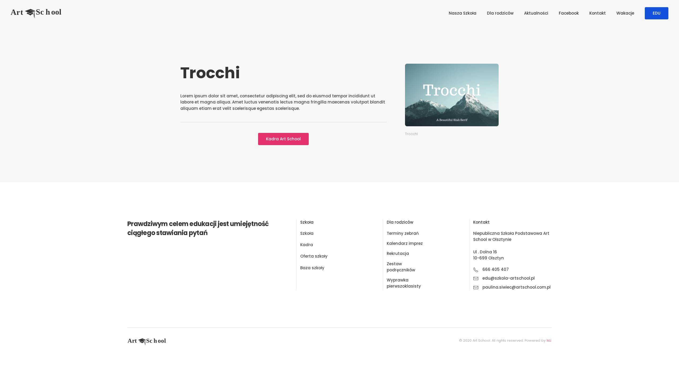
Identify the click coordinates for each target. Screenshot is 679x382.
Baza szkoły (312, 268)
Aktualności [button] (536, 13)
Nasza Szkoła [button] (462, 13)
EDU (656, 13)
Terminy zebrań (403, 233)
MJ (549, 340)
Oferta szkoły (314, 256)
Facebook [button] (569, 13)
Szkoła (307, 233)
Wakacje (625, 13)
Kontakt (597, 13)
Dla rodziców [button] (500, 13)
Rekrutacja (398, 253)
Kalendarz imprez (405, 243)
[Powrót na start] (37, 13)
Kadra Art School (283, 139)
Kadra (306, 245)
